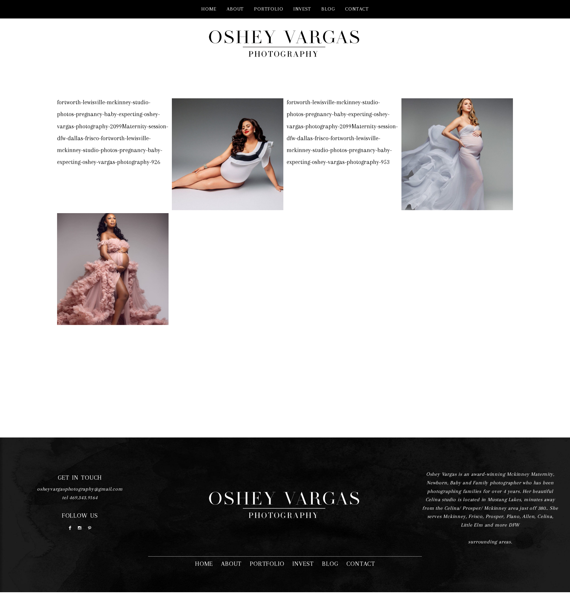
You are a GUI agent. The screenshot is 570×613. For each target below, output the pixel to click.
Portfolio (268, 9)
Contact (357, 9)
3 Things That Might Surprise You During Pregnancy (112, 259)
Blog (328, 9)
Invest (302, 9)
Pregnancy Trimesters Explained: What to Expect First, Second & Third (342, 144)
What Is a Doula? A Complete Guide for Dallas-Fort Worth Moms (112, 144)
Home (208, 9)
